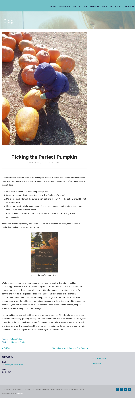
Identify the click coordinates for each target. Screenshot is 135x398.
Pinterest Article (16, 339)
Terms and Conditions (99, 358)
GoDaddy (20, 393)
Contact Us (128, 6)
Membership (64, 6)
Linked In (129, 389)
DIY (85, 6)
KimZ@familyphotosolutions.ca (12, 364)
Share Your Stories (18, 342)
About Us (94, 6)
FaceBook (121, 389)
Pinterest (125, 389)
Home (53, 6)
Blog (117, 6)
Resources (107, 6)
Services (77, 6)
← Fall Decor (6, 348)
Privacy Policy (96, 363)
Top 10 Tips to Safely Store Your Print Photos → (70, 348)
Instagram (117, 389)
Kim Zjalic (55, 162)
